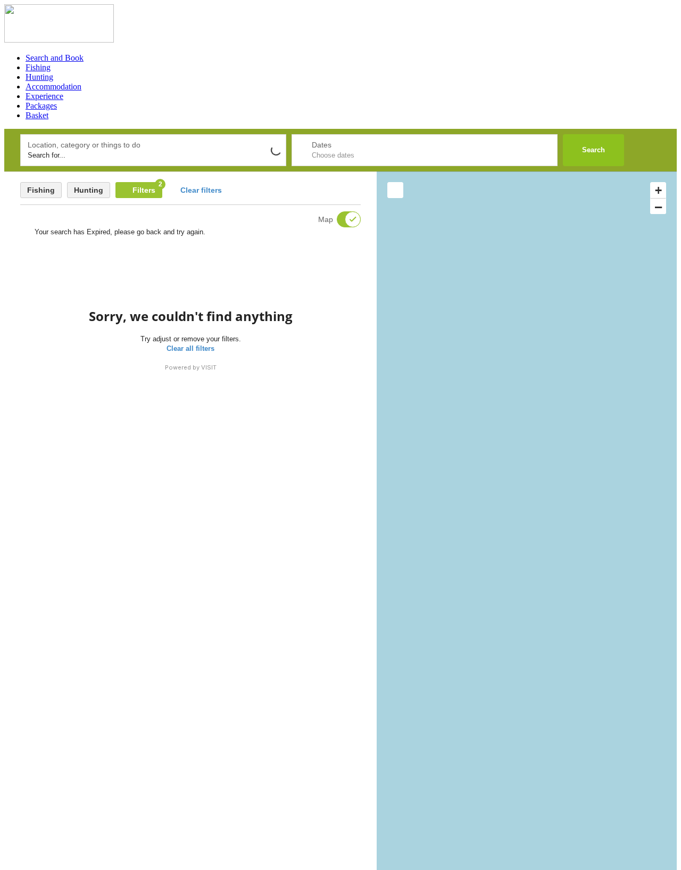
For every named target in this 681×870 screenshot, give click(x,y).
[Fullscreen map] (395, 190)
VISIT (209, 367)
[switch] (342, 219)
